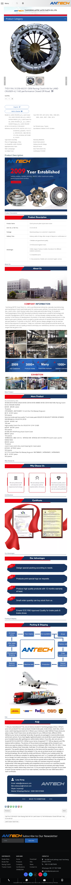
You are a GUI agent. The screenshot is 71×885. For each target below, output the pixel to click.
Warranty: (36, 140)
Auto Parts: (36, 149)
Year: (34, 115)
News (31, 864)
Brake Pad (5, 862)
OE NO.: (7, 126)
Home (18, 859)
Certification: (36, 151)
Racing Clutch (6, 864)
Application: (8, 146)
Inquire (15, 107)
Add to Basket (15, 111)
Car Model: (8, 144)
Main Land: (8, 149)
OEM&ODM (20, 870)
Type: (6, 140)
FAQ (31, 862)
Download (33, 859)
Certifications (20, 867)
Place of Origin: (9, 142)
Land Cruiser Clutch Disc (12, 821)
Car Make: (7, 151)
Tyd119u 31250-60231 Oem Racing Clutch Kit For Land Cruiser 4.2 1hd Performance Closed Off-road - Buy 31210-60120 (35, 817)
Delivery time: (37, 144)
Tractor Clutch (6, 867)
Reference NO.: (9, 128)
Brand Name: (37, 142)
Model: (7, 115)
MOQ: (35, 146)
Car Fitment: (36, 126)
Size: (34, 128)
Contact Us (33, 867)
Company (19, 864)
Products (19, 862)
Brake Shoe (5, 859)
